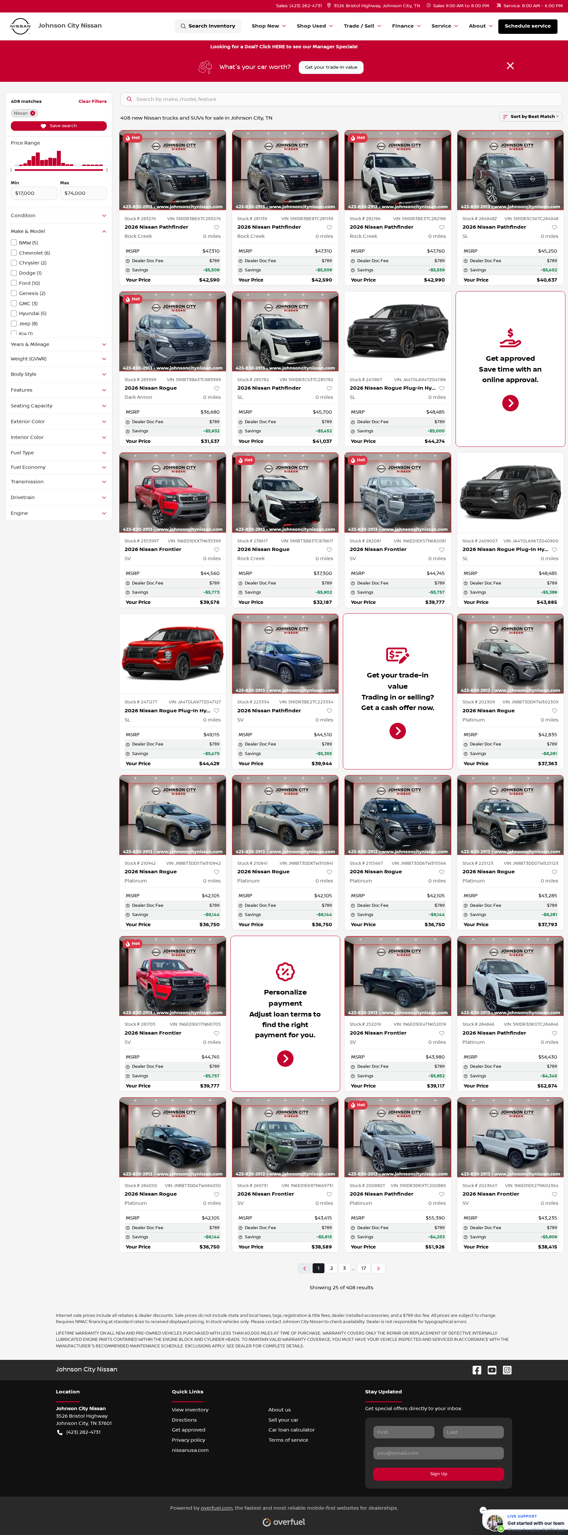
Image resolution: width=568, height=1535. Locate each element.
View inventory (190, 1410)
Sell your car (283, 1420)
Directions (184, 1420)
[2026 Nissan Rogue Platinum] (510, 654)
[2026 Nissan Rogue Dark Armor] (172, 331)
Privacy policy (188, 1440)
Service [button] (441, 26)
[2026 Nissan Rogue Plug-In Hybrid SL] (397, 331)
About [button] (477, 26)
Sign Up (438, 1474)
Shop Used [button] (311, 26)
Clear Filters (93, 101)
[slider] (11, 170)
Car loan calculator (292, 1430)
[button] (374, 6)
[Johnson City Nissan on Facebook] (474, 1370)
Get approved (188, 1430)
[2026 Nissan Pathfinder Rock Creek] (172, 170)
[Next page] (378, 1268)
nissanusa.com (190, 1450)
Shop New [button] (265, 26)
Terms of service (288, 1440)
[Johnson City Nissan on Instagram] (504, 1370)
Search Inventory (212, 26)
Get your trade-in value (331, 67)
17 (363, 1268)
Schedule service (528, 26)
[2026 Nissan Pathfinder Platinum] (510, 976)
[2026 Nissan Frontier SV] (172, 492)
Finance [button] (403, 26)
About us (280, 1410)
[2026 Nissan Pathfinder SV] (285, 654)
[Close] (510, 65)
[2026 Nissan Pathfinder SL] (510, 170)
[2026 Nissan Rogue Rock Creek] (285, 492)
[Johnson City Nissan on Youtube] (489, 1370)
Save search (63, 125)
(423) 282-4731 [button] (83, 1432)
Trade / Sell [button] (359, 26)
